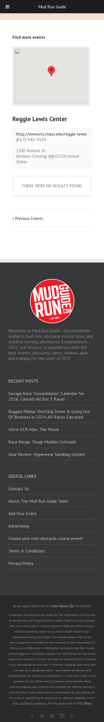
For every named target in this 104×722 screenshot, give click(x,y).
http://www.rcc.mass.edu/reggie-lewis (51, 134)
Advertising (18, 526)
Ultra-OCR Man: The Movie (33, 429)
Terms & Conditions (26, 551)
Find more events (28, 37)
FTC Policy (85, 703)
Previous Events (29, 218)
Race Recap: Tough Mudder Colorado (42, 442)
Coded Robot (59, 606)
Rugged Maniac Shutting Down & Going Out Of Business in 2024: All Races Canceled (49, 414)
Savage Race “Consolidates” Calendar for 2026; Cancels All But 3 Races (46, 396)
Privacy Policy (20, 563)
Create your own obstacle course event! (45, 538)
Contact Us (18, 488)
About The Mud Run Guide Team (38, 501)
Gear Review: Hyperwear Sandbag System (46, 454)
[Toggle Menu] (7, 6)
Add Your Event (22, 513)
